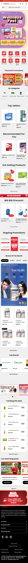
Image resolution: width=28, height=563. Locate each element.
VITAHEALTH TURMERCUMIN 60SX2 (19, 342)
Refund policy (18, 552)
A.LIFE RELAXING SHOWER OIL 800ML (13, 430)
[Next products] (24, 119)
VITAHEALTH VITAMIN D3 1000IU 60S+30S (20, 321)
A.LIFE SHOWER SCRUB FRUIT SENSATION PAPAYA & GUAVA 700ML (14, 446)
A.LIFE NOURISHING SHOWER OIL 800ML (14, 406)
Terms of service (18, 549)
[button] (1, 3)
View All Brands (13, 374)
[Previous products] (3, 119)
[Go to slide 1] (12, 396)
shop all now (13, 350)
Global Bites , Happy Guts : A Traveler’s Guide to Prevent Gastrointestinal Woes (10, 477)
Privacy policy (4, 549)
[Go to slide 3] (15, 396)
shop (22, 407)
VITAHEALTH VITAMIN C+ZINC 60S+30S (6, 342)
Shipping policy (5, 552)
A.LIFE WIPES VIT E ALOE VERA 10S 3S (13, 438)
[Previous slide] (2, 79)
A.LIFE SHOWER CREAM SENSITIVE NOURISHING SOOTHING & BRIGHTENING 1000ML (13, 422)
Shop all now (13, 191)
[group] (4, 94)
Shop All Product (13, 454)
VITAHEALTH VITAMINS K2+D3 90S (7, 321)
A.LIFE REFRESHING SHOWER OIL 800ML (14, 414)
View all (13, 488)
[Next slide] (26, 79)
